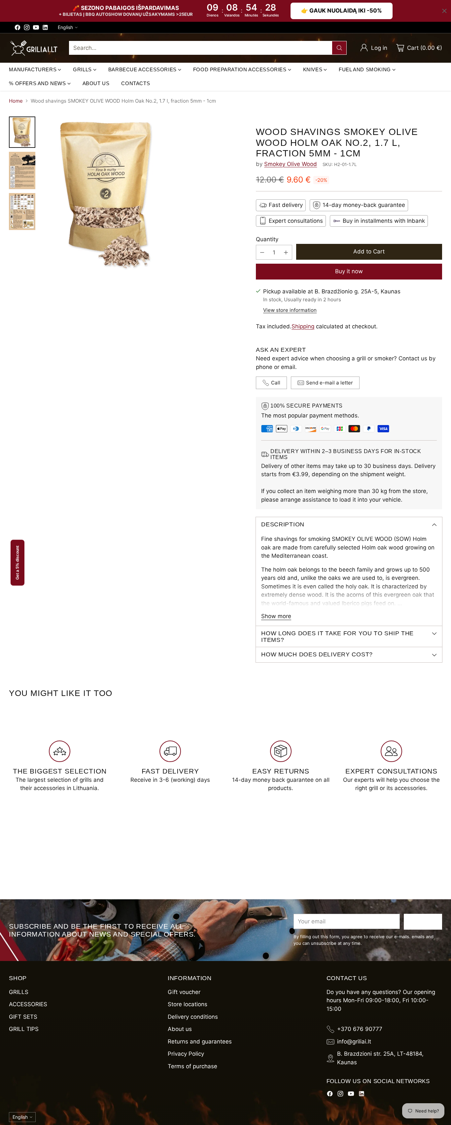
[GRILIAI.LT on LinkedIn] (45, 28)
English (65, 27)
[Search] (339, 48)
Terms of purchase (192, 1066)
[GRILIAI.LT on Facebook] (17, 28)
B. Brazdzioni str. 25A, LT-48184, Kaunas (380, 1058)
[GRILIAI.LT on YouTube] (36, 28)
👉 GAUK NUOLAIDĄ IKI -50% (341, 10)
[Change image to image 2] (22, 170)
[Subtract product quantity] (262, 252)
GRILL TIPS (24, 1029)
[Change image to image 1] (22, 132)
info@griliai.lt (354, 1041)
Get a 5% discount (17, 562)
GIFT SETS (23, 1016)
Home (16, 101)
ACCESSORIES (28, 1004)
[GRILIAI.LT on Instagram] (26, 28)
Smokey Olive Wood (290, 164)
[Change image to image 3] (22, 211)
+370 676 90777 (359, 1029)
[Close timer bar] (444, 11)
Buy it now (349, 271)
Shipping (303, 326)
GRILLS (18, 992)
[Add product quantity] (286, 252)
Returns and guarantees (200, 1041)
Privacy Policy (186, 1053)
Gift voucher (184, 992)
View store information (290, 310)
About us (180, 1029)
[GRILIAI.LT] (33, 48)
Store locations (187, 1004)
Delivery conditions (193, 1016)
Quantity (267, 239)
